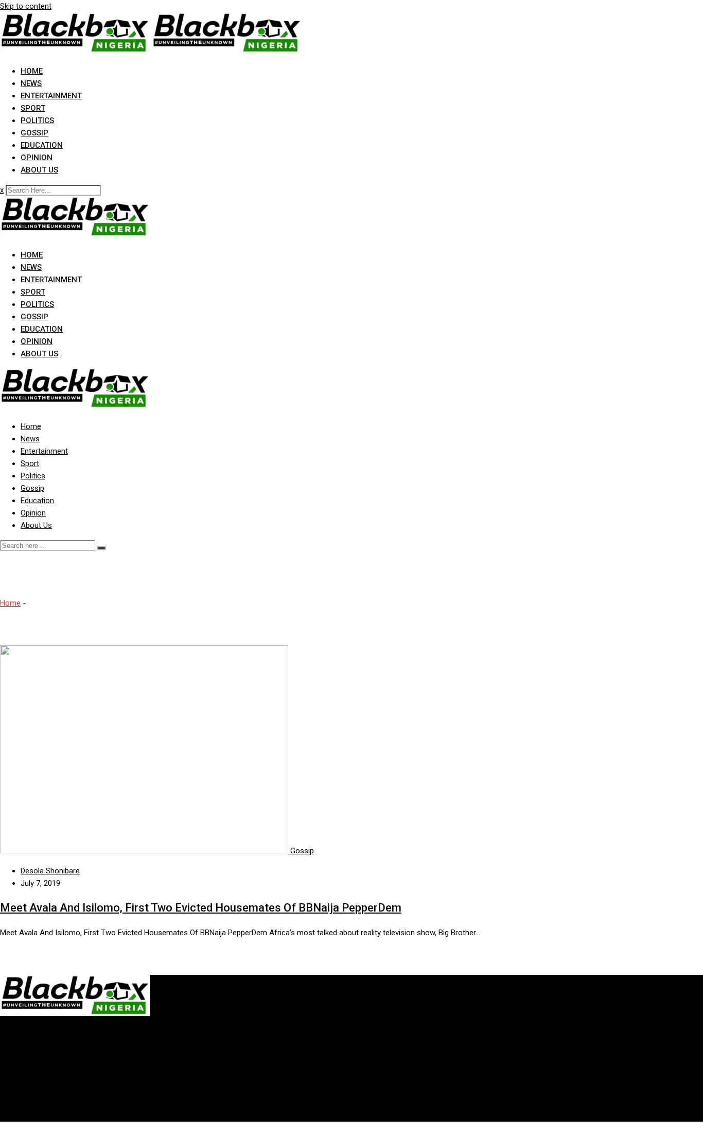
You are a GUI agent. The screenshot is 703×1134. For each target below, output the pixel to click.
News (31, 83)
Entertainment (51, 95)
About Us (39, 170)
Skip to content (25, 6)
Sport (33, 108)
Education (42, 145)
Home (32, 71)
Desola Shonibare (50, 870)
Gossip (34, 133)
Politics (37, 120)
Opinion (36, 157)
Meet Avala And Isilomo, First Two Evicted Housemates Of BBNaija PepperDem (200, 907)
